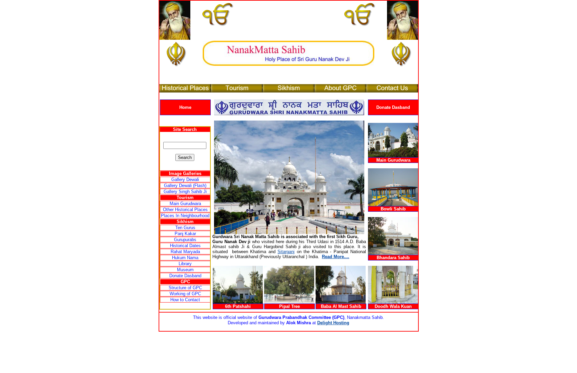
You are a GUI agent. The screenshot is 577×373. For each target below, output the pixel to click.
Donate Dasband (393, 107)
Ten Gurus (185, 227)
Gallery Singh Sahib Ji (185, 191)
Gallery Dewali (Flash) (185, 185)
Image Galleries (185, 173)
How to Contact (185, 299)
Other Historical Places (185, 209)
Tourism (185, 197)
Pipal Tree (289, 306)
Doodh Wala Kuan (393, 306)
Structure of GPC (185, 287)
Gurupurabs (185, 239)
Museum (185, 269)
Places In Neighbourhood (185, 215)
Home (185, 107)
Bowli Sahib (393, 208)
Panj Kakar (185, 233)
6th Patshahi (238, 306)
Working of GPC (185, 293)
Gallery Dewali (185, 179)
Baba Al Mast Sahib (341, 306)
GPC (185, 281)
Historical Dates (185, 245)
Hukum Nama (185, 257)
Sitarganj (286, 251)
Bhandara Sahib (393, 257)
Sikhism (185, 221)
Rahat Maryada (185, 251)
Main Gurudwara (185, 203)
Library (185, 263)
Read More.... (335, 256)
